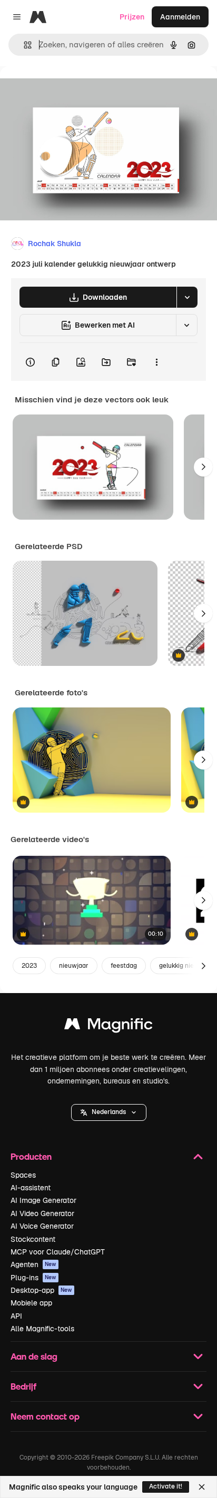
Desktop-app (41, 1290)
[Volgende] (203, 467)
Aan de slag (34, 1356)
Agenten (33, 1264)
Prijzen (132, 17)
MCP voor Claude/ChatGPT (58, 1252)
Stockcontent (33, 1239)
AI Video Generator (42, 1213)
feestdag (124, 965)
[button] (108, 1112)
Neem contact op (45, 1416)
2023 (29, 965)
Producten (31, 1156)
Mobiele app (31, 1303)
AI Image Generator (43, 1200)
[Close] (201, 1487)
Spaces (23, 1175)
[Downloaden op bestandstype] (187, 297)
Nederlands (109, 1112)
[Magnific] (108, 1026)
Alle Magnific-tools (42, 1328)
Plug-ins (33, 1277)
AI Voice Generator (42, 1226)
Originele (69, 90)
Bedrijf (23, 1386)
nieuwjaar (73, 965)
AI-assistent (31, 1187)
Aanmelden (180, 17)
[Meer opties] (156, 361)
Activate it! (165, 1486)
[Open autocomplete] (23, 45)
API (16, 1316)
